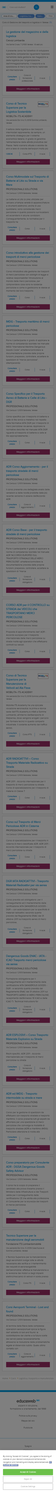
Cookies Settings (28, 1486)
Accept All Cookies (28, 1472)
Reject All (28, 1479)
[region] (28, 1471)
